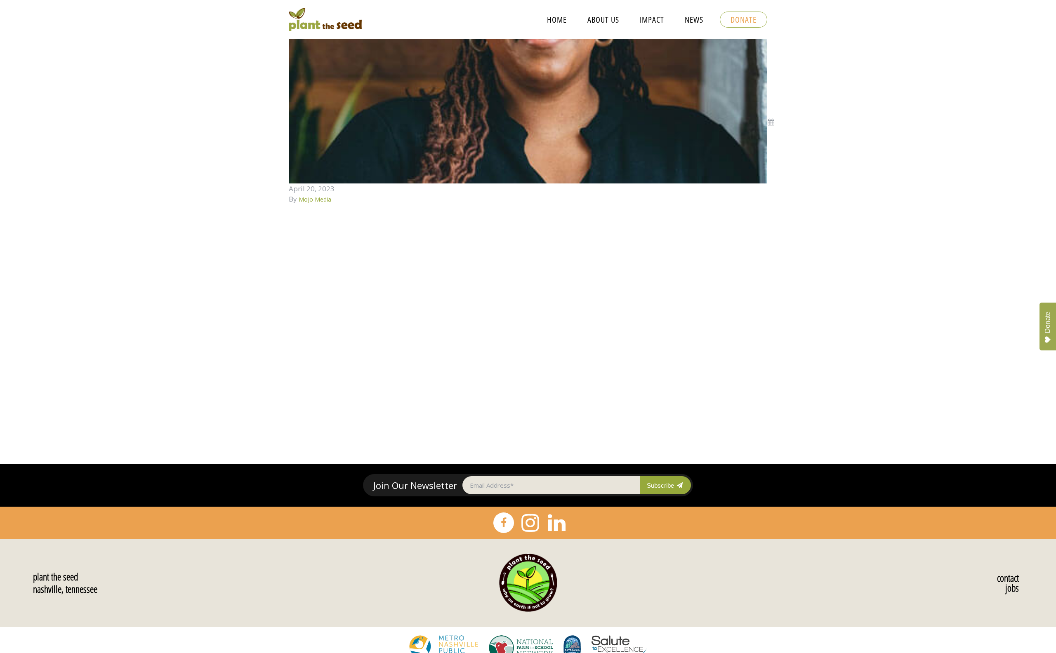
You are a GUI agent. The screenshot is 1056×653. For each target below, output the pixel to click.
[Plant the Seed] (528, 583)
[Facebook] (503, 522)
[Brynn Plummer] (528, 111)
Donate (1047, 322)
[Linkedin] (556, 522)
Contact (1008, 578)
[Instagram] (530, 522)
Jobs (1012, 588)
